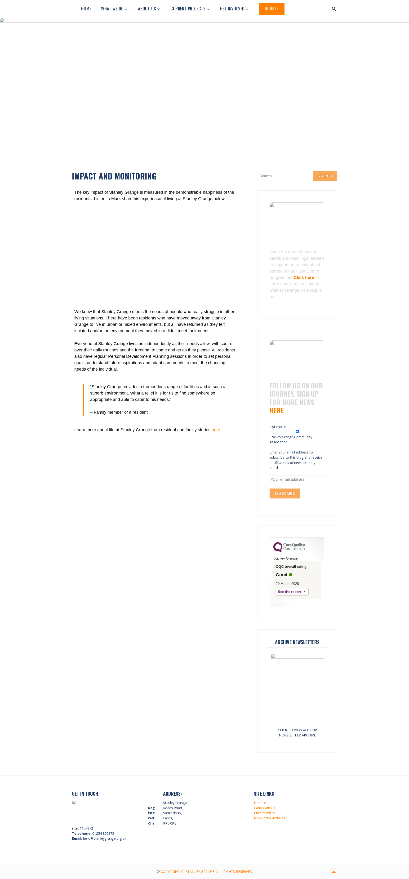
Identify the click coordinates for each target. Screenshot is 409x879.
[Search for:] (297, 176)
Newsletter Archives (269, 818)
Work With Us (264, 808)
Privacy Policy (264, 813)
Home (86, 8)
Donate (272, 8)
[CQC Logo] (289, 551)
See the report (289, 592)
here (277, 410)
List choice (278, 426)
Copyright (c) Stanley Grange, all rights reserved (206, 871)
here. (216, 429)
